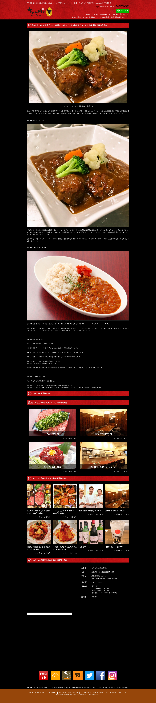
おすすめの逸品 (103, 17)
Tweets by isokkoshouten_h (37, 613)
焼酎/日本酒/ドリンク (120, 17)
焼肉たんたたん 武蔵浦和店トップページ (103, 14)
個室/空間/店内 (89, 17)
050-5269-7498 (39, 376)
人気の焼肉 (76, 17)
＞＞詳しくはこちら (69, 438)
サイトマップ (123, 692)
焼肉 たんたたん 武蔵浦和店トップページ (42, 692)
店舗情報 (125, 14)
